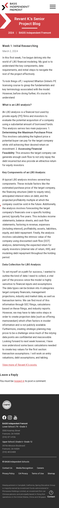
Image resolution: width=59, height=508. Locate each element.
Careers (40, 468)
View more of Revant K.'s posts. (19, 364)
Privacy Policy (8, 473)
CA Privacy (23, 473)
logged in (19, 381)
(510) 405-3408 (9, 452)
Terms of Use (38, 473)
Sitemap (51, 473)
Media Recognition (24, 468)
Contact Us (7, 468)
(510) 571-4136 (9, 437)
